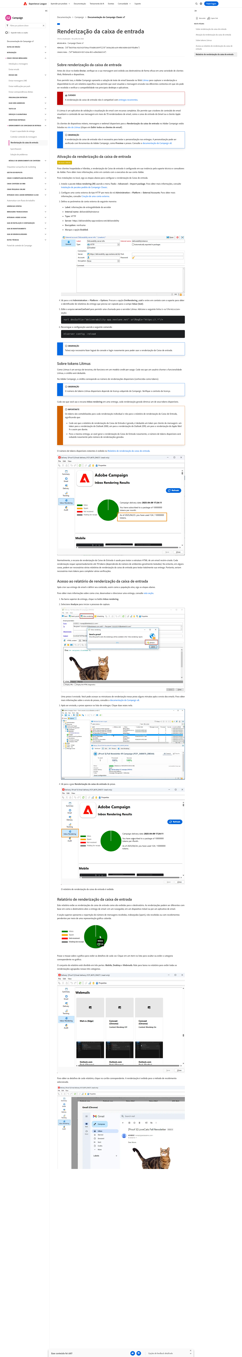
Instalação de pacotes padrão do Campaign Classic (84, 187)
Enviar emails (14, 69)
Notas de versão (13, 47)
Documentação (64, 17)
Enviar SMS (13, 75)
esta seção (148, 593)
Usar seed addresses (17, 103)
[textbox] (25, 25)
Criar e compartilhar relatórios (20, 178)
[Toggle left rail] (46, 11)
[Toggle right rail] (195, 11)
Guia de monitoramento (16, 229)
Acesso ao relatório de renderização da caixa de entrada (214, 47)
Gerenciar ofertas (14, 206)
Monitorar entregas (17, 120)
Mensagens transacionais (17, 212)
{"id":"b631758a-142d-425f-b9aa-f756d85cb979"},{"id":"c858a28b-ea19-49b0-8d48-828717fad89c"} (102, 47)
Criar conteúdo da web (16, 184)
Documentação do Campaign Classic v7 (106, 17)
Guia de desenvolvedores (17, 234)
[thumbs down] (138, 1353)
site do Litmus (74, 127)
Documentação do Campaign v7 (20, 41)
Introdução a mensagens (18, 63)
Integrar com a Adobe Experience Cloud (23, 195)
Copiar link (214, 18)
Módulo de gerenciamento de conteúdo (24, 161)
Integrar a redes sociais (16, 217)
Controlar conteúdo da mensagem (23, 137)
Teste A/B (12, 109)
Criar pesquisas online (16, 189)
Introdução (11, 53)
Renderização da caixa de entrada (24, 142)
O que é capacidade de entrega (22, 131)
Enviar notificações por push (19, 86)
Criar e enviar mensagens (17, 58)
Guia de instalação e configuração (21, 223)
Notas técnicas (13, 240)
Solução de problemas (19, 154)
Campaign (79, 17)
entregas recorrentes (128, 99)
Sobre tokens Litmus (204, 40)
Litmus (145, 80)
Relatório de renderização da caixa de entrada (129, 450)
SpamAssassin (15, 149)
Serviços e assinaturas (18, 114)
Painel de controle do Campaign (19, 245)
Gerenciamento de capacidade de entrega (25, 126)
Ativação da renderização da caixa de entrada (213, 34)
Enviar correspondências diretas (21, 92)
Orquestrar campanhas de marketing (21, 167)
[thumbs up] (132, 1353)
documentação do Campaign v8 (157, 143)
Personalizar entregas (18, 97)
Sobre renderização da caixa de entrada (211, 29)
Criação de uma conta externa (95, 196)
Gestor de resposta (14, 172)
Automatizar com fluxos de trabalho (21, 200)
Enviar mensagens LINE (18, 80)
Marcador (202, 18)
